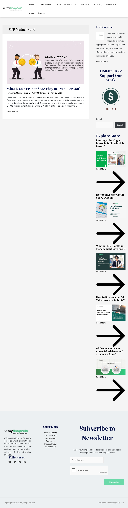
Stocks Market (44, 4)
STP (31, 93)
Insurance (84, 4)
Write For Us (50, 446)
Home (31, 4)
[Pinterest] (19, 462)
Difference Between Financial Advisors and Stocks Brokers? (109, 351)
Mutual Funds (70, 4)
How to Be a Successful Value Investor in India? (110, 298)
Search (99, 119)
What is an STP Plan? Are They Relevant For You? (44, 89)
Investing (11, 93)
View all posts (102, 61)
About (31, 13)
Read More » (12, 111)
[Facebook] (9, 462)
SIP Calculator (50, 435)
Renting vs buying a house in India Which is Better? (110, 143)
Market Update (50, 433)
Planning (110, 4)
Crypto (58, 4)
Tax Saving (97, 4)
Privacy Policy (50, 444)
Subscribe (114, 482)
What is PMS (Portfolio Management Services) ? (111, 247)
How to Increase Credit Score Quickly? (110, 196)
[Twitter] (15, 462)
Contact (41, 13)
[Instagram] (25, 462)
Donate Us (50, 441)
